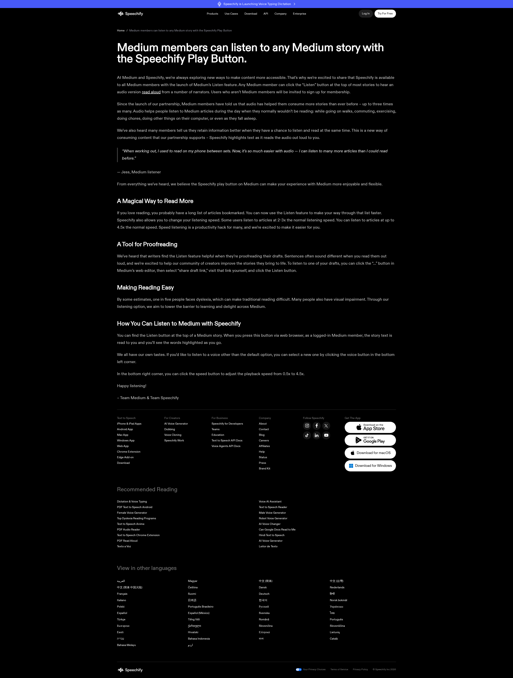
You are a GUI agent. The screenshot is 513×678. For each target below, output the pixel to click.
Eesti (120, 632)
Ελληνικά (264, 632)
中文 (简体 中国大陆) (129, 587)
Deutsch (264, 594)
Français (122, 594)
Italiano (121, 600)
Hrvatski (193, 632)
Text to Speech (126, 418)
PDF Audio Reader (128, 529)
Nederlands (337, 587)
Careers (264, 440)
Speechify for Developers (227, 423)
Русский (264, 606)
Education (218, 435)
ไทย (332, 613)
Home (121, 30)
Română (264, 619)
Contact (264, 429)
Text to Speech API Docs (227, 440)
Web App (123, 446)
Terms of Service (339, 669)
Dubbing (169, 429)
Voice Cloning (172, 435)
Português (336, 619)
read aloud (151, 91)
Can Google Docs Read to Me (277, 529)
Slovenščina (337, 626)
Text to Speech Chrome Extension (138, 535)
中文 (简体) (265, 581)
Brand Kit (264, 468)
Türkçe (121, 619)
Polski (120, 606)
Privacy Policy (360, 669)
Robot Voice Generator (273, 518)
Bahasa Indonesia (199, 638)
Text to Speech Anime (130, 524)
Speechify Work (174, 440)
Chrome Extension (128, 451)
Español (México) (198, 613)
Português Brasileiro (200, 606)
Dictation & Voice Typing (132, 501)
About (263, 423)
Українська (336, 606)
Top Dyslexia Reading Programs (136, 518)
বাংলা (261, 638)
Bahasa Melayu (126, 645)
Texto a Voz (124, 546)
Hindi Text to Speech (272, 535)
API (266, 13)
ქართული (194, 626)
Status (263, 457)
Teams (216, 429)
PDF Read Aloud (127, 540)
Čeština (193, 587)
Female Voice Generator (132, 512)
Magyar (192, 581)
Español (122, 613)
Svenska (264, 613)
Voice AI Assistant (270, 501)
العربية (121, 581)
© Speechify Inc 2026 (384, 669)
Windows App (125, 440)
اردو (190, 645)
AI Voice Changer (270, 524)
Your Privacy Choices (314, 669)
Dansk (263, 587)
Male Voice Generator (272, 512)
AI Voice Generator (176, 423)
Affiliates (264, 446)
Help (262, 451)
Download (250, 13)
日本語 (192, 600)
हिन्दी (332, 594)
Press (262, 463)
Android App (125, 429)
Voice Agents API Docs (226, 446)
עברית (120, 638)
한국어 (263, 600)
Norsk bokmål (338, 600)
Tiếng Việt (194, 619)
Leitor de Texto (268, 546)
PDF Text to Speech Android (134, 507)
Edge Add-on (125, 457)
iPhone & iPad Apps (129, 423)
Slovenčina (266, 626)
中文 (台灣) (336, 581)
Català (334, 638)
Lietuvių (335, 632)
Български (123, 626)
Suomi (192, 594)
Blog (262, 435)
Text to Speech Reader (273, 507)
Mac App (122, 435)
